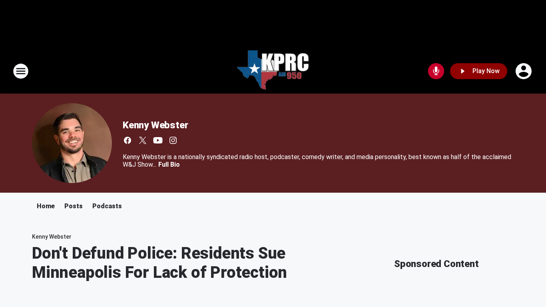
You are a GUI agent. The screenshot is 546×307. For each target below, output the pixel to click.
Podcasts (107, 206)
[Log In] (524, 71)
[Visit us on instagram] (173, 140)
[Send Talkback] (436, 71)
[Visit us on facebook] (127, 140)
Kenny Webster (155, 125)
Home (46, 206)
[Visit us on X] (142, 140)
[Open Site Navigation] (21, 71)
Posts (73, 206)
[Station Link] (273, 71)
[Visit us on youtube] (158, 140)
